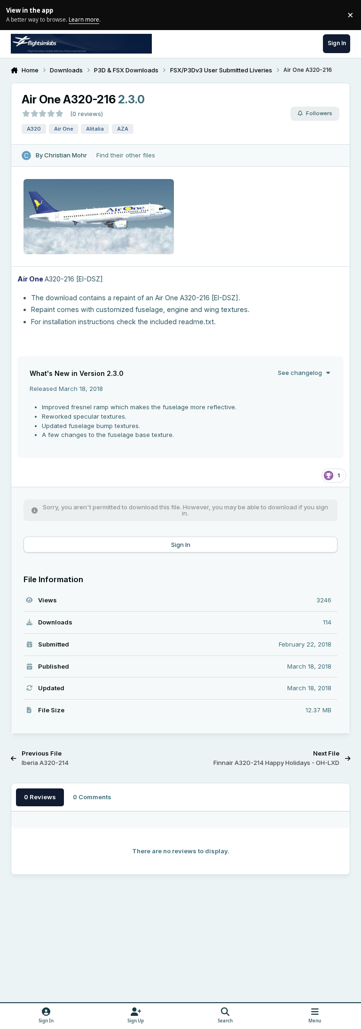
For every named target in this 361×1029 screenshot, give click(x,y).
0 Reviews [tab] (40, 797)
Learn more (16, 14)
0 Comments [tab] (92, 797)
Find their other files (125, 155)
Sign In (180, 544)
